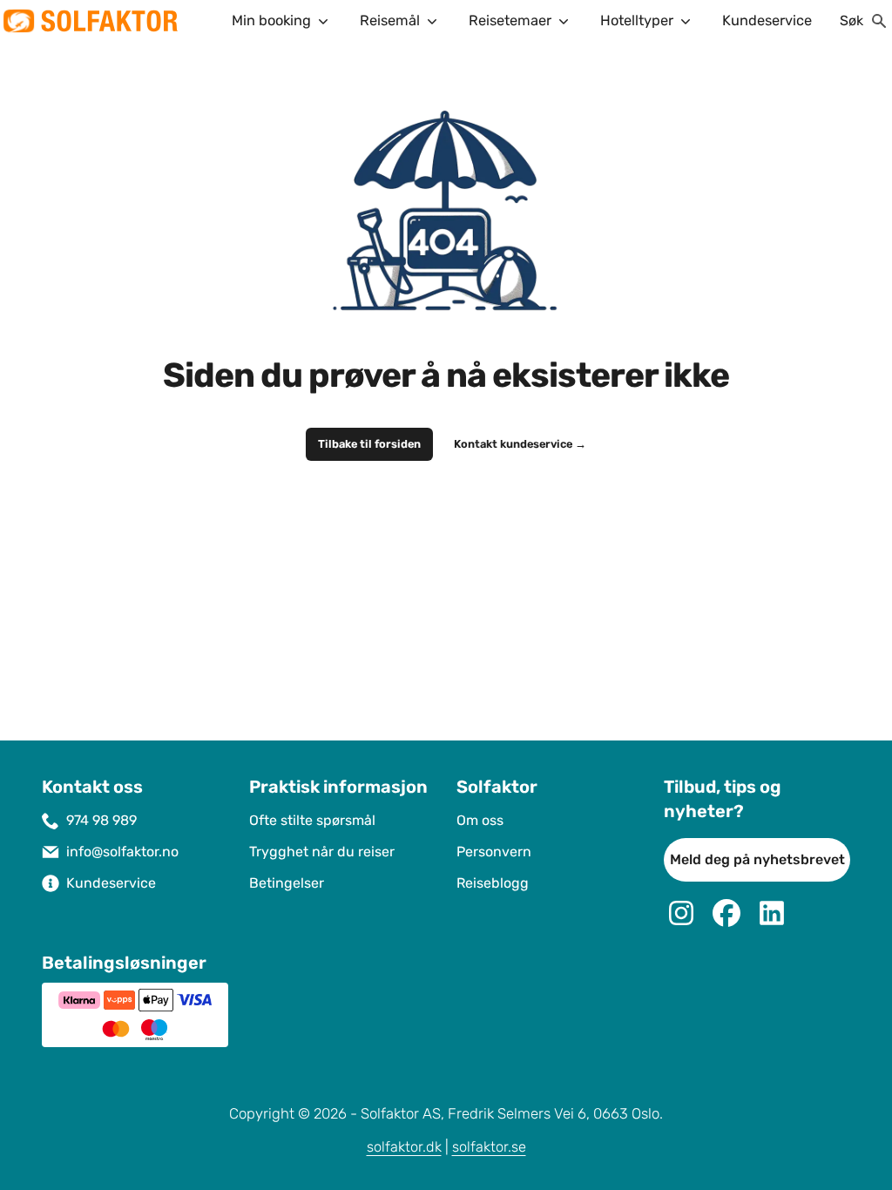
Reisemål (390, 20)
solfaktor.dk (404, 1147)
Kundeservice (767, 20)
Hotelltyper (636, 20)
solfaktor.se (489, 1147)
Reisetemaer (510, 20)
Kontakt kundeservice (520, 444)
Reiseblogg (492, 883)
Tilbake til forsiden (369, 444)
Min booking (271, 20)
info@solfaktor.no (122, 851)
